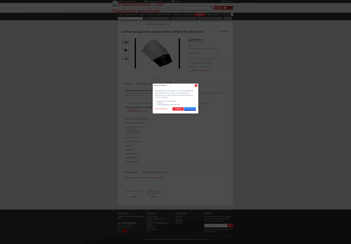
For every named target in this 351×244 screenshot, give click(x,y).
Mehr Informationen (161, 109)
